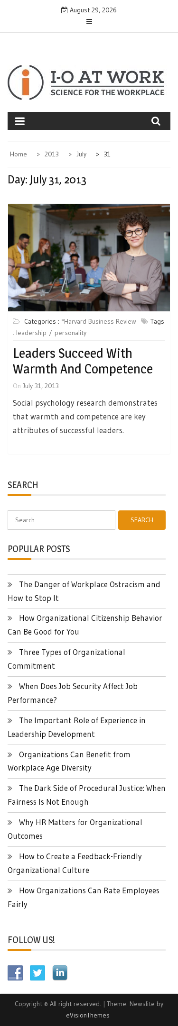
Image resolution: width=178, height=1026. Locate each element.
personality (70, 332)
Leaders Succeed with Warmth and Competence (83, 361)
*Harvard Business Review (98, 321)
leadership (31, 332)
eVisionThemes (88, 1015)
